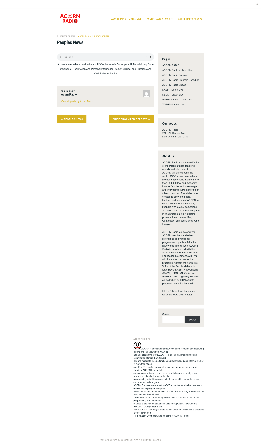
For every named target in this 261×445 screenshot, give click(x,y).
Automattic (155, 440)
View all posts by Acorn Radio (77, 101)
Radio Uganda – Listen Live (177, 99)
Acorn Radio (84, 36)
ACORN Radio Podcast (191, 18)
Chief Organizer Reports (130, 119)
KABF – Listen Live (172, 89)
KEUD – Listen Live (173, 94)
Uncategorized (102, 36)
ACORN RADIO (170, 65)
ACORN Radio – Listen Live (126, 18)
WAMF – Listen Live (173, 104)
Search (166, 314)
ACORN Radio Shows (158, 18)
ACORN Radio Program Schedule (180, 80)
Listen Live (145, 415)
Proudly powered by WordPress (116, 440)
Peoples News (73, 119)
